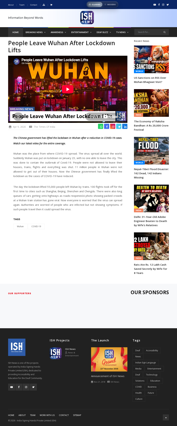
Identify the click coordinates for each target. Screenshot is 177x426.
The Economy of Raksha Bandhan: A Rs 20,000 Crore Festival (151, 125)
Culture (138, 398)
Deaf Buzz (103, 32)
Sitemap (77, 415)
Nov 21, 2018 (99, 381)
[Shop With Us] (51, 4)
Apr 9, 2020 (19, 126)
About (11, 4)
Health (138, 392)
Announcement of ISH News (107, 376)
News (138, 356)
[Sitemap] (44, 4)
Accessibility (152, 350)
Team (22, 4)
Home (15, 32)
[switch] (102, 4)
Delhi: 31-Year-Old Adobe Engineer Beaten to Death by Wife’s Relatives (150, 221)
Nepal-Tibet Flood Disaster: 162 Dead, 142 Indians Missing (151, 173)
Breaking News (34, 32)
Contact (33, 4)
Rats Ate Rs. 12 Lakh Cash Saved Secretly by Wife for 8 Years (150, 269)
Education (155, 380)
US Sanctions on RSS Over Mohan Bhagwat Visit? (150, 80)
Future (151, 392)
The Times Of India (44, 126)
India (138, 115)
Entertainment (80, 32)
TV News (121, 32)
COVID (138, 386)
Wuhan (20, 226)
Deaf (137, 350)
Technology (151, 374)
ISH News (70, 349)
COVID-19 (36, 226)
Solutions (139, 380)
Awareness (57, 32)
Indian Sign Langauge (145, 362)
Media (138, 368)
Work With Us (47, 415)
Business (152, 386)
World (139, 71)
